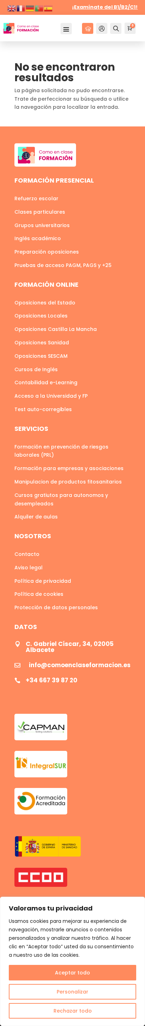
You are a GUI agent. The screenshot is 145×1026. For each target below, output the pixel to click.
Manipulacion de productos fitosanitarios (68, 481)
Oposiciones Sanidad (41, 342)
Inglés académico (37, 238)
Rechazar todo (72, 1010)
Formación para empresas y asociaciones (69, 468)
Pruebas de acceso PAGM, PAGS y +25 (63, 265)
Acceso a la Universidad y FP (51, 395)
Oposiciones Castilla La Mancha (55, 329)
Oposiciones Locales (41, 315)
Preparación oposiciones (46, 251)
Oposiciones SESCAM (41, 356)
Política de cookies (38, 594)
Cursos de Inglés (36, 369)
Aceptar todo (72, 972)
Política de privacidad (42, 581)
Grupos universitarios (42, 225)
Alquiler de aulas (36, 516)
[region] (72, 961)
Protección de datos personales (56, 607)
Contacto (26, 554)
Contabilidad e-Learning (45, 382)
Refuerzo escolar (36, 198)
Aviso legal (28, 567)
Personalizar (72, 991)
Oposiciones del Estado (44, 302)
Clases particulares (39, 211)
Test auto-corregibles (43, 409)
